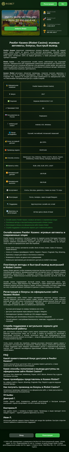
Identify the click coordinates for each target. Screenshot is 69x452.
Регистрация (49, 4)
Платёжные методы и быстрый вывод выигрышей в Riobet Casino (29, 222)
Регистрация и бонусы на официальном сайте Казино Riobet (27, 225)
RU (63, 4)
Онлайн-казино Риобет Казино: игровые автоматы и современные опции (31, 220)
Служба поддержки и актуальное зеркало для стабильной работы (29, 227)
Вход (21, 435)
